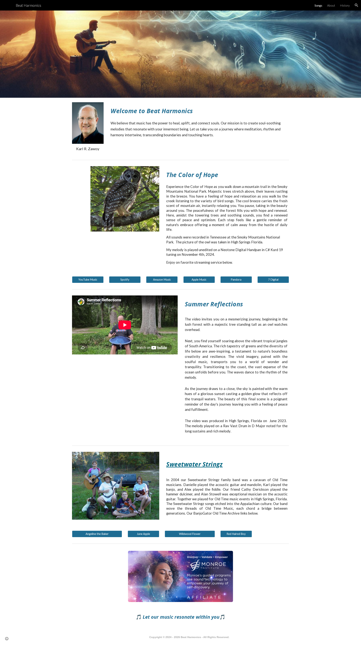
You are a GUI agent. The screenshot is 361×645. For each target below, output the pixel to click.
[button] (356, 5)
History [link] (345, 5)
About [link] (331, 5)
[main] (88, 149)
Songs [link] (318, 5)
